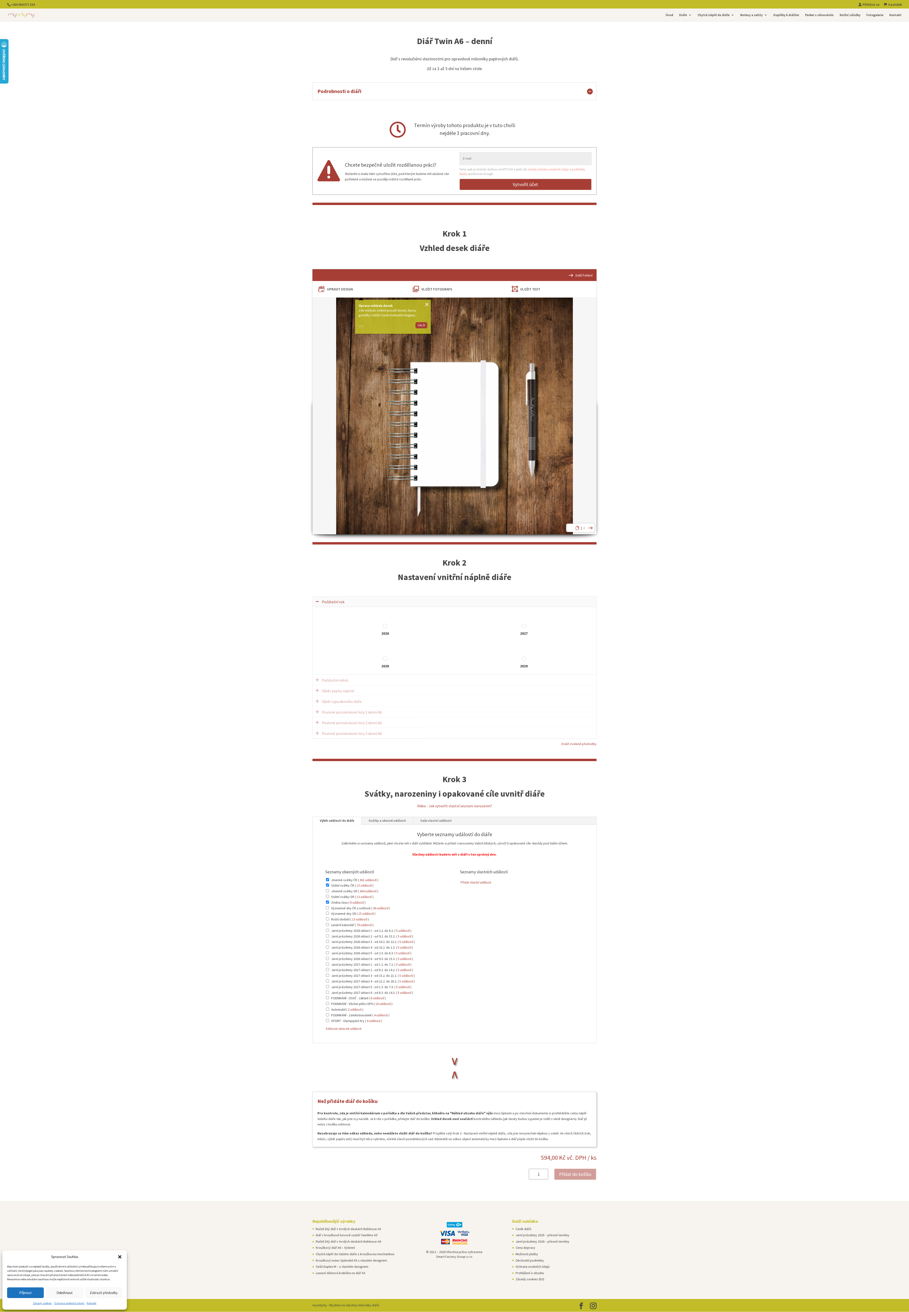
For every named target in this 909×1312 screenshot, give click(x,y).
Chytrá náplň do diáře (714, 15)
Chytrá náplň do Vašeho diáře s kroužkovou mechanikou (355, 1254)
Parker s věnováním (819, 15)
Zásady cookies (42, 1303)
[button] (119, 1256)
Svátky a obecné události (387, 820)
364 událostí (368, 891)
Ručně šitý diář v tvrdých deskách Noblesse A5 (348, 1229)
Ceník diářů (523, 1229)
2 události (355, 1009)
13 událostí (364, 885)
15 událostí (366, 913)
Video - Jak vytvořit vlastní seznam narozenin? (454, 805)
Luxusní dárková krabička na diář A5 (340, 1273)
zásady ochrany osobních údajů (548, 169)
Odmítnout (65, 1292)
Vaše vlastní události (436, 820)
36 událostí (380, 908)
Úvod (669, 15)
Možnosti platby (527, 1254)
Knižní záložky (850, 15)
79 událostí (364, 925)
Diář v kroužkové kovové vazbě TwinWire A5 (347, 1235)
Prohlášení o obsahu (530, 1273)
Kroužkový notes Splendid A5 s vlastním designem (351, 1260)
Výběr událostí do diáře (337, 820)
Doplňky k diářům (786, 15)
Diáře (683, 15)
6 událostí (357, 902)
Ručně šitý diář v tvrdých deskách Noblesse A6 (348, 1241)
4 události (381, 1015)
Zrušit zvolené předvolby (579, 744)
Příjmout (25, 1292)
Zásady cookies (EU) (530, 1279)
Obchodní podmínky (530, 1260)
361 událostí (368, 880)
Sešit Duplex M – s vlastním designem (342, 1266)
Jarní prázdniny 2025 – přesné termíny (542, 1235)
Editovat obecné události (343, 1028)
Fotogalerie (874, 15)
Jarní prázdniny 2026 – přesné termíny (542, 1241)
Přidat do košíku (575, 1174)
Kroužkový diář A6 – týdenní (335, 1247)
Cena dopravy (525, 1247)
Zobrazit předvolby (104, 1292)
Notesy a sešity (751, 15)
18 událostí (383, 1004)
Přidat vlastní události (475, 882)
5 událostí (403, 930)
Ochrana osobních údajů (69, 1303)
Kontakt (91, 1303)
